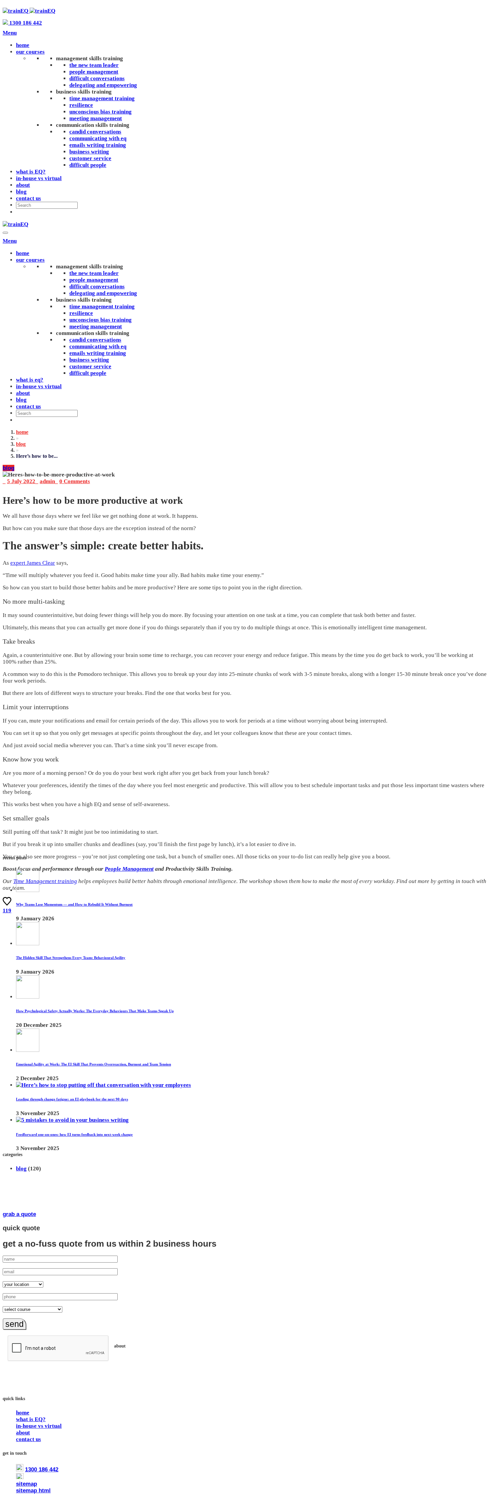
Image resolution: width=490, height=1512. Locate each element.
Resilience (81, 105)
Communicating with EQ (97, 138)
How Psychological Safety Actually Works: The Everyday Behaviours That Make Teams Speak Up (95, 1011)
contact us (28, 198)
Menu (10, 33)
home (22, 45)
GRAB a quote (19, 1214)
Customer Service (90, 158)
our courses (30, 52)
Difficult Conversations (97, 78)
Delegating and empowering (103, 85)
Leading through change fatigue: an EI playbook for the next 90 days (72, 1099)
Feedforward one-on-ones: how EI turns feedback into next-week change (74, 1134)
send (14, 1324)
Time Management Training (102, 98)
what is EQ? (31, 171)
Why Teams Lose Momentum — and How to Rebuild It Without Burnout (74, 904)
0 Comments (74, 481)
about (23, 185)
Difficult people (87, 165)
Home (22, 432)
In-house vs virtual (39, 178)
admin (47, 481)
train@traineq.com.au (54, 1477)
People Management (93, 72)
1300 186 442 (25, 23)
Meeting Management (95, 118)
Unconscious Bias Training (100, 112)
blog (21, 191)
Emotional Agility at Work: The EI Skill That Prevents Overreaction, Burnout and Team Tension (93, 1064)
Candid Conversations (95, 132)
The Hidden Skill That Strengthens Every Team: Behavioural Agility (70, 958)
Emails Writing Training (97, 145)
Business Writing (89, 152)
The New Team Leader (94, 65)
